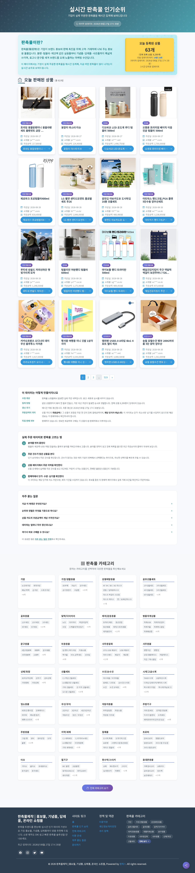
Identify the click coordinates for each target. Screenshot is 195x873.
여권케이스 (164, 654)
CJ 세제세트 (67, 738)
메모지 (117, 654)
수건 (105, 687)
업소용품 (25, 704)
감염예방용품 (108, 579)
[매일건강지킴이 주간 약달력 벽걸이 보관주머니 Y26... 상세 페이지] (158, 244)
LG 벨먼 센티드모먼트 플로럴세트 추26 (76, 200)
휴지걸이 (25, 770)
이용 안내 (76, 835)
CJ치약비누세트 (81, 738)
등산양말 (119, 622)
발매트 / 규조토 (109, 682)
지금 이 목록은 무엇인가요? (34, 503)
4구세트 (25, 626)
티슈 (23, 759)
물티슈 (32, 766)
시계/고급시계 (149, 671)
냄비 (32, 738)
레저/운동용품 (109, 616)
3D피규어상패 (27, 678)
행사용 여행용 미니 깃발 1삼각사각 (77, 342)
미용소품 (82, 650)
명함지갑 (147, 650)
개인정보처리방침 (107, 826)
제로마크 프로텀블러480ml (35, 198)
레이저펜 (66, 775)
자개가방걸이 (159, 622)
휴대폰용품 (148, 759)
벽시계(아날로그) (165, 687)
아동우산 (66, 715)
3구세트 (46, 622)
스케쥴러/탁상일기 (76, 626)
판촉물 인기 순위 (80, 826)
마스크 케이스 (108, 599)
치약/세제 (66, 732)
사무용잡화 (106, 336)
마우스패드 (107, 654)
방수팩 (159, 770)
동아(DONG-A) (68, 770)
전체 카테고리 (79, 831)
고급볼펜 (75, 766)
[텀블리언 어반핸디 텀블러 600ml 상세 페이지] (77, 244)
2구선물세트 (148, 585)
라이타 (24, 715)
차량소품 (118, 710)
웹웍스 (122, 864)
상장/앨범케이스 (150, 654)
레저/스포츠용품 (119, 626)
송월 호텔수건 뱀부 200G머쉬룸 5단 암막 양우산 (158, 342)
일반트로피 (148, 743)
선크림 (87, 654)
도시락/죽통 (107, 738)
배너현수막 (114, 766)
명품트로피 (160, 738)
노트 (64, 622)
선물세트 (65, 671)
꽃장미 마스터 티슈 (71, 127)
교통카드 (160, 766)
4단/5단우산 (86, 710)
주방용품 (106, 265)
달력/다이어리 (68, 616)
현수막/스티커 (109, 759)
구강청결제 (79, 743)
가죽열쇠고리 (149, 766)
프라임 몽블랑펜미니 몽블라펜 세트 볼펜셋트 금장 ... (36, 129)
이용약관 (103, 821)
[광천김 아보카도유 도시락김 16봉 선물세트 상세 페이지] (117, 173)
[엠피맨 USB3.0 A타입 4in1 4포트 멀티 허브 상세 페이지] (117, 315)
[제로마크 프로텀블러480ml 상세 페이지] (36, 173)
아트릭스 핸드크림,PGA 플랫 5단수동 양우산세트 (158, 200)
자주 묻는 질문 (79, 840)
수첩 (64, 626)
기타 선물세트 (68, 687)
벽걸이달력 (83, 622)
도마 (49, 738)
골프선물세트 (149, 579)
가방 (23, 579)
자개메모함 (148, 631)
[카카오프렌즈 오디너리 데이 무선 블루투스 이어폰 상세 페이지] (36, 315)
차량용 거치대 (108, 715)
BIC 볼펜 (66, 766)
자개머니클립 (159, 626)
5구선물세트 (161, 590)
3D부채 (65, 585)
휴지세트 (35, 770)
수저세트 (161, 715)
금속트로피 (148, 738)
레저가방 (37, 585)
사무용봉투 (26, 654)
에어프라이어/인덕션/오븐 (154, 719)
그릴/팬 (25, 738)
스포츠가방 (45, 590)
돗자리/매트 (107, 622)
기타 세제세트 (68, 747)
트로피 (146, 732)
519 (106, 377)
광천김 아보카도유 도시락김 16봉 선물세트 (116, 200)
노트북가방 (26, 585)
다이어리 (72, 622)
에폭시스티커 (27, 719)
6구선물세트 (148, 594)
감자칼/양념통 (161, 710)
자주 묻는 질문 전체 (43, 539)
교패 (105, 766)
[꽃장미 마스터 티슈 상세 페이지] (77, 102)
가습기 (74, 585)
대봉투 (37, 650)
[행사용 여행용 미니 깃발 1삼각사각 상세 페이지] (77, 315)
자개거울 (147, 626)
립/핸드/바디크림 (69, 650)
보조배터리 (148, 775)
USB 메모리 (124, 650)
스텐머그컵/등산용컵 (119, 743)
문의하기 (76, 844)
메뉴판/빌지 (34, 715)
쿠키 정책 (103, 831)
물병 (23, 743)
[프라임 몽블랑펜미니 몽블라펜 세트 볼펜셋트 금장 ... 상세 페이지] (36, 102)
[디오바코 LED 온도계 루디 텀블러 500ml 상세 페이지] (117, 102)
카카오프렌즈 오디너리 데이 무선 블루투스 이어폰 (35, 342)
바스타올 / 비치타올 (111, 678)
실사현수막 (107, 770)
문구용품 (25, 644)
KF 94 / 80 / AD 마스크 (112, 585)
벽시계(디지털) (149, 687)
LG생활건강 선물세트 (71, 682)
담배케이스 (40, 710)
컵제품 (105, 123)
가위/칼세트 (148, 710)
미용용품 (65, 644)
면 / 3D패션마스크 (124, 599)
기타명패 (25, 682)
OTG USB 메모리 (110, 650)
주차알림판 (107, 710)
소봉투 (36, 654)
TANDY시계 (148, 678)
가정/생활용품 (26, 123)
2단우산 (66, 710)
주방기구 (147, 704)
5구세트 (34, 626)
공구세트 (83, 585)
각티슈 (24, 766)
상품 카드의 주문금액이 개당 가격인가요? (40, 517)
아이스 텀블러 (108, 747)
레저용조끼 (107, 631)
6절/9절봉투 (26, 650)
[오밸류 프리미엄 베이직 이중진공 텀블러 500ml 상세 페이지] (158, 102)
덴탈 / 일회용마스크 (111, 590)
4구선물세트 (148, 590)
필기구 (64, 759)
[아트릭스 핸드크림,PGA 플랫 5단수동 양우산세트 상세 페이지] (158, 173)
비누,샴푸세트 (76, 654)
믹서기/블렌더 (149, 715)
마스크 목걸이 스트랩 (111, 594)
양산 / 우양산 (78, 715)
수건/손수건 (148, 336)
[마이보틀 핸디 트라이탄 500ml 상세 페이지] (117, 244)
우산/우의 (66, 704)
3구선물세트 (161, 585)
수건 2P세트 (114, 687)
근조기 (38, 678)
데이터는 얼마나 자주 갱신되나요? (37, 524)
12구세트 (25, 622)
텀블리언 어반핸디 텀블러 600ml (74, 271)
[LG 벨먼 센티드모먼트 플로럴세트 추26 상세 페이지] (77, 173)
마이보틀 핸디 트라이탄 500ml (114, 271)
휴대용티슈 (43, 766)
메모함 (125, 654)
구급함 (76, 590)
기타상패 (35, 682)
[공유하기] (186, 865)
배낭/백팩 (25, 590)
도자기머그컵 (121, 738)
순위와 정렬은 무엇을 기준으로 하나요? (39, 510)
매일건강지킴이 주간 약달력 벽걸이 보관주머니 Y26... (157, 271)
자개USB (147, 622)
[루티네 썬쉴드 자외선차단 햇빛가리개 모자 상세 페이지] (36, 244)
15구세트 (35, 622)
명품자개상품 (149, 616)
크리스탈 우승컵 (162, 743)
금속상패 (47, 678)
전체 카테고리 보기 (99, 788)
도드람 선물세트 (69, 691)
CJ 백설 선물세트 (69, 678)
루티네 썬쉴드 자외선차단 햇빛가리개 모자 (35, 271)
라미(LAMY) (81, 770)
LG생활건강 (67, 743)
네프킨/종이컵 (27, 710)
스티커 (124, 766)
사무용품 (147, 644)
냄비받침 (41, 738)
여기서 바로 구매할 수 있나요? (35, 532)
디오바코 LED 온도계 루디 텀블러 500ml (117, 129)
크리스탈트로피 (150, 747)
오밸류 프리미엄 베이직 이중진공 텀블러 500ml (157, 129)
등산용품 (106, 626)
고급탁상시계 (161, 678)
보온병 (105, 743)
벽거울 (65, 654)
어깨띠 (117, 770)
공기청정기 (67, 590)
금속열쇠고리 (149, 770)
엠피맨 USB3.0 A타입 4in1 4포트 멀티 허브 (117, 342)
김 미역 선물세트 (83, 687)
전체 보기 (143, 841)
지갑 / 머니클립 (150, 659)
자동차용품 (107, 704)
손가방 (35, 590)
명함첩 (156, 650)
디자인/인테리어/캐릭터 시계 (155, 682)
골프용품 (25, 616)
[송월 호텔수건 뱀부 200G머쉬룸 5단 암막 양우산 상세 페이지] (158, 315)
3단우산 (75, 710)
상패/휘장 (25, 671)
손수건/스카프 (123, 682)
